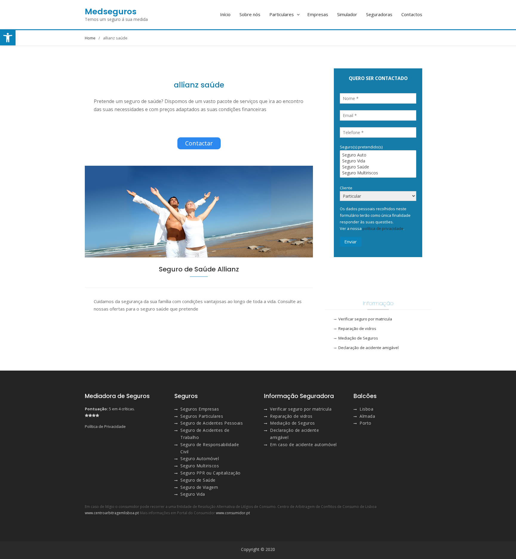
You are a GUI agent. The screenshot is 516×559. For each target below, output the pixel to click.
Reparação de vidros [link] (357, 328)
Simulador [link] (347, 14)
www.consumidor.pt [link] (233, 512)
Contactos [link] (411, 14)
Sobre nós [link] (249, 14)
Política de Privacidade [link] (105, 426)
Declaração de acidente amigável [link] (368, 347)
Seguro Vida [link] (192, 494)
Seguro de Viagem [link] (199, 487)
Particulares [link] (281, 14)
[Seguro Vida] (378, 161)
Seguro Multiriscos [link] (199, 466)
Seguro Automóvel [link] (199, 458)
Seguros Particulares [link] (201, 416)
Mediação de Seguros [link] (358, 338)
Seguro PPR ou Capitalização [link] (210, 473)
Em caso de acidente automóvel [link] (303, 444)
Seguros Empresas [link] (199, 409)
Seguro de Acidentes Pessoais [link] (211, 423)
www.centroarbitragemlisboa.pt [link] (112, 512)
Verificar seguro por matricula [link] (365, 319)
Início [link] (225, 14)
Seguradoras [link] (379, 14)
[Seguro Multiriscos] (378, 173)
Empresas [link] (317, 14)
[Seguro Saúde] (378, 167)
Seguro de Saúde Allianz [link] (199, 269)
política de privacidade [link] (383, 228)
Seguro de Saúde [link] (198, 480)
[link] (8, 37)
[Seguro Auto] (378, 155)
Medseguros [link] (110, 11)
